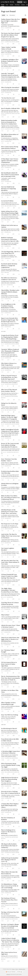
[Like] (2, 70)
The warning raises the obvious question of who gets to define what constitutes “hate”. (10, 269)
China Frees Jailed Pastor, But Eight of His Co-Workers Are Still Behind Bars (10, 639)
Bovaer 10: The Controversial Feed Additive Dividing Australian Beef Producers (10, 445)
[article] (14, 24)
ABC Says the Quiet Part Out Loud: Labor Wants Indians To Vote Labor (10, 562)
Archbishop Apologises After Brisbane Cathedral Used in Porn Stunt (10, 61)
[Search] (25, 15)
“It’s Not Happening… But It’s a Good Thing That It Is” (10, 252)
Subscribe (19, 2)
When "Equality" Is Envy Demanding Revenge (8, 703)
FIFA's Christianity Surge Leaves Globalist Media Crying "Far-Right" (10, 765)
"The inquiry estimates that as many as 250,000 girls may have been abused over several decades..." (10, 930)
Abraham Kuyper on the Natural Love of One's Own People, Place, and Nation (9, 511)
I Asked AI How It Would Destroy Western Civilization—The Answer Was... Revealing (10, 940)
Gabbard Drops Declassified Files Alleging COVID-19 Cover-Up (9, 859)
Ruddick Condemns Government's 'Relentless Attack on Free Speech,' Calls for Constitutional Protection (10, 239)
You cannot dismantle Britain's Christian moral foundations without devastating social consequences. (10, 916)
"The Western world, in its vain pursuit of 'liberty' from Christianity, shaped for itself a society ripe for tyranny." (10, 682)
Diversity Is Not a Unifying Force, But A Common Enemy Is (10, 792)
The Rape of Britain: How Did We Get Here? (10, 913)
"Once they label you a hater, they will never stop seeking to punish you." (10, 580)
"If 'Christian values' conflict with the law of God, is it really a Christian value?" (10, 654)
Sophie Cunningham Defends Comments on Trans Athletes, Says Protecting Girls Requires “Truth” (10, 431)
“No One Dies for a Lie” (8, 98)
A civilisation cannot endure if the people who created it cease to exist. (10, 515)
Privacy (13, 969)
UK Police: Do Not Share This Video (9, 691)
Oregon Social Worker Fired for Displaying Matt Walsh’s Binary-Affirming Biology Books (9, 337)
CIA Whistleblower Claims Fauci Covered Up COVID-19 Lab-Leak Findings (9, 885)
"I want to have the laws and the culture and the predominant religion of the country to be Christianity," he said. (10, 629)
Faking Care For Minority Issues (8, 404)
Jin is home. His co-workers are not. (10, 643)
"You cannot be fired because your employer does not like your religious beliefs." (10, 217)
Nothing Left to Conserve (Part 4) (9, 835)
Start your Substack (11, 971)
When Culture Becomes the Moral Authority (9, 872)
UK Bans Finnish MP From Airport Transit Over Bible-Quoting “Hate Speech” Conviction (9, 576)
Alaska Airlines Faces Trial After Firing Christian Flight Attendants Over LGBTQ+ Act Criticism (10, 213)
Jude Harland (7, 656)
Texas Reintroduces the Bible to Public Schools (10, 740)
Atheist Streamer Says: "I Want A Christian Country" (10, 626)
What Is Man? (5, 615)
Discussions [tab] (12, 15)
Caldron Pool (8, 27)
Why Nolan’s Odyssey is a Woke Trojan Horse (9, 364)
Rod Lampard (16, 41)
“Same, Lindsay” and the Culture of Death (8, 48)
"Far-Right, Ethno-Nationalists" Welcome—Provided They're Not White (9, 590)
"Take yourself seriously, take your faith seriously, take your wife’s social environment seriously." (10, 111)
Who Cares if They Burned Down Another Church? (9, 390)
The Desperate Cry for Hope (9, 524)
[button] (2, 4)
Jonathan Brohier (9, 528)
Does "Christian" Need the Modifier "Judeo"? (9, 460)
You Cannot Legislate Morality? (7, 549)
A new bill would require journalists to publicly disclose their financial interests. (10, 90)
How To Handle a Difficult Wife (10, 108)
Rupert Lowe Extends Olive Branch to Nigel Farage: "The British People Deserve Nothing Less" (9, 320)
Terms (16, 969)
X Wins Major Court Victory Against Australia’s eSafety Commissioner (9, 160)
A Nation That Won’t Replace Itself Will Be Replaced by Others (10, 805)
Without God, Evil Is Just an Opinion (9, 226)
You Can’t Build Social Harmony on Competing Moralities (8, 188)
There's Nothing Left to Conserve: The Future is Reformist (8, 831)
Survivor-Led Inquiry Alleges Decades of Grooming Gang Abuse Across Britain (10, 926)
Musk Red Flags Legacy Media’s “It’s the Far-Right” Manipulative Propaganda (9, 417)
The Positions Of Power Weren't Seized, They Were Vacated (9, 899)
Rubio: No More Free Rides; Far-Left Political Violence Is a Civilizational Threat (10, 497)
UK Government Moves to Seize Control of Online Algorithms (9, 664)
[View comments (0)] (8, 30)
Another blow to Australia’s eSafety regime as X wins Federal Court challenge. (9, 165)
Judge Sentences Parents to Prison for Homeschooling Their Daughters (9, 779)
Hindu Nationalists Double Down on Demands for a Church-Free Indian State (9, 122)
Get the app (19, 971)
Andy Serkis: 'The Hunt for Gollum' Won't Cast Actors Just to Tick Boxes (10, 536)
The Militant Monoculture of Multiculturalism (9, 135)
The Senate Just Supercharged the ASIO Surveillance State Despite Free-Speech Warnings (10, 35)
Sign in (25, 2)
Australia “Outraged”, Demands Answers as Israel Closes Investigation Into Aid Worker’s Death (10, 75)
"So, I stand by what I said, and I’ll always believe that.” (9, 435)
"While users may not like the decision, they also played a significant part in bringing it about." (10, 717)
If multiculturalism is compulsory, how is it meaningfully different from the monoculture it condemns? (10, 138)
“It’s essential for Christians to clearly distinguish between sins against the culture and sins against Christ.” (10, 876)
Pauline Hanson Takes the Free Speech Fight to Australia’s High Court (10, 21)
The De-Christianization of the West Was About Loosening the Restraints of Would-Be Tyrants (10, 678)
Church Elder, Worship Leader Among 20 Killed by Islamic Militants (10, 291)
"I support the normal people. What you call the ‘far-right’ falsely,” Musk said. (10, 421)
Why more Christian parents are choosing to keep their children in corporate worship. (9, 731)
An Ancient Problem (7, 201)
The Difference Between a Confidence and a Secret (9, 278)
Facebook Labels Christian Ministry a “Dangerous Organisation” (9, 265)
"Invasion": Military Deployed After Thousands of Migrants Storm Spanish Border (10, 351)
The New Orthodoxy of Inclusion (8, 818)
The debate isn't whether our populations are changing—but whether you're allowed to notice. (9, 255)
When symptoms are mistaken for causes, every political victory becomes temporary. (9, 755)
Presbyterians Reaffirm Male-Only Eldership (10, 472)
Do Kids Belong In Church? (9, 728)
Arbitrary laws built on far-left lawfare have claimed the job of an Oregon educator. (10, 341)
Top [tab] (7, 15)
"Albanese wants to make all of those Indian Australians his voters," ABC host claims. (10, 566)
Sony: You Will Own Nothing (9, 715)
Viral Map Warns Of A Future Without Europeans (10, 603)
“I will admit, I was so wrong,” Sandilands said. (8, 179)
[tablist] (8, 15)
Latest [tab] (3, 15)
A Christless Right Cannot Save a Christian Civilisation (10, 752)
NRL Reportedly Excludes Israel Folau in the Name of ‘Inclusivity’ (9, 845)
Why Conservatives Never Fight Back (9, 953)
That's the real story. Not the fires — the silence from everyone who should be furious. (10, 393)
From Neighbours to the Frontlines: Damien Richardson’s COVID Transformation (8, 306)
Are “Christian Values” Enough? (8, 651)
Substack (8, 974)
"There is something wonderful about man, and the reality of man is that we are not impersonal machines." (10, 617)
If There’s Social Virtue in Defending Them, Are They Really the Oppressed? (9, 377)
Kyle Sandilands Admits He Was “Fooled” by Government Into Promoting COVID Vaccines (10, 174)
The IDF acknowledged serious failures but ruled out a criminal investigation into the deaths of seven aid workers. (10, 79)
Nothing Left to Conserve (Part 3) (9, 903)
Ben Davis (7, 272)
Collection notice (22, 969)
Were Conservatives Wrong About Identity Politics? (9, 147)
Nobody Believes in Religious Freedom (9, 484)
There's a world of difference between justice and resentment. (10, 706)
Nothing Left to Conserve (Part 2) (9, 956)
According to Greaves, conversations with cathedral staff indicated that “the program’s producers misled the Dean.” (10, 65)
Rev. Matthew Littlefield (10, 205)
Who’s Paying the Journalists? (10, 87)
